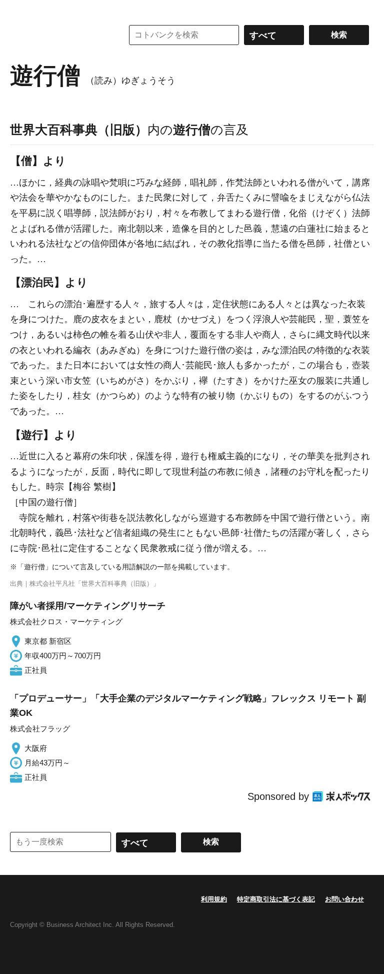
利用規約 (214, 899)
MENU (20, 10)
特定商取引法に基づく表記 (276, 899)
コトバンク (59, 35)
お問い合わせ (344, 899)
